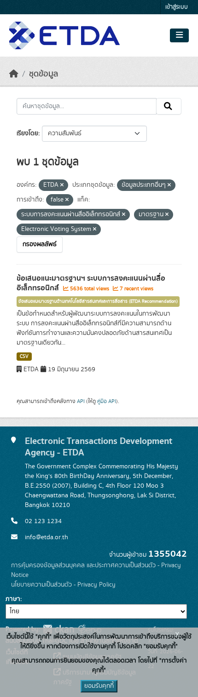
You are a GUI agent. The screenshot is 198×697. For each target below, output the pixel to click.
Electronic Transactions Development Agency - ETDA (98, 446)
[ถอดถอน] (62, 185)
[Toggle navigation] (179, 35)
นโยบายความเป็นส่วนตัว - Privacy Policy (63, 584)
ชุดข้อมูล (43, 74)
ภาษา (13, 599)
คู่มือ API (106, 401)
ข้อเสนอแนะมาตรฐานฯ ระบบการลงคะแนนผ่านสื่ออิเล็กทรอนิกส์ (91, 283)
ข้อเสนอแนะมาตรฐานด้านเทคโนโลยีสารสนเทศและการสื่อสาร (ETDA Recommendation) (98, 301)
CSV (24, 356)
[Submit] (168, 106)
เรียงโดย (27, 133)
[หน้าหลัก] (13, 74)
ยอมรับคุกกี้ (99, 686)
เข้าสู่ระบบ (176, 7)
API (81, 401)
